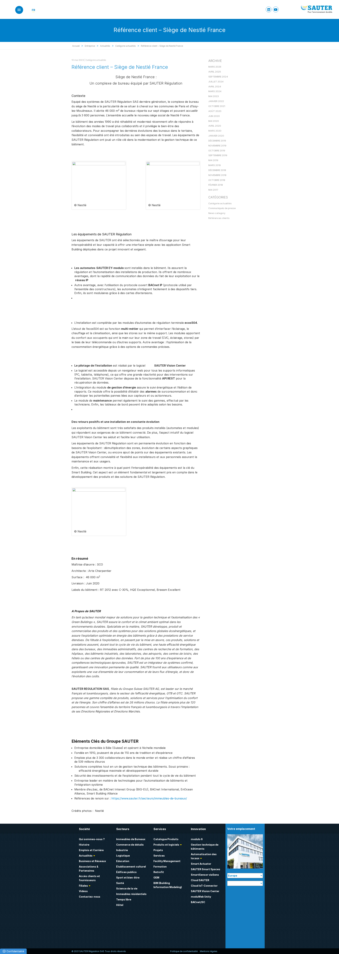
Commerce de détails (130, 844)
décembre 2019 (217, 140)
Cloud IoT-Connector (204, 885)
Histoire (84, 844)
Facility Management (166, 861)
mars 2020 (214, 130)
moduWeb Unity (201, 896)
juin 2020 (214, 116)
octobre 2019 (216, 150)
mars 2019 (214, 165)
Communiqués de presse (222, 208)
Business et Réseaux (92, 861)
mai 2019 (213, 160)
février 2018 (215, 184)
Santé (120, 883)
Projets (158, 850)
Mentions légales (208, 951)
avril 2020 (214, 125)
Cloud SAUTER (200, 880)
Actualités (86, 855)
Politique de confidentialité (184, 951)
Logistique (123, 855)
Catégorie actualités (96, 60)
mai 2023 (213, 96)
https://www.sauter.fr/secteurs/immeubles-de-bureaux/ (149, 798)
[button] (13, 951)
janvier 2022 (216, 101)
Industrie (122, 850)
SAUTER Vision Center (205, 891)
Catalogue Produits (166, 839)
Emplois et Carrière (91, 850)
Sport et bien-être (127, 877)
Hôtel (119, 904)
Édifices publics (126, 872)
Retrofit (158, 872)
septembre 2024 (218, 76)
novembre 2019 (217, 145)
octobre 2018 (216, 180)
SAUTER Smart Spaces (205, 869)
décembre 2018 (217, 170)
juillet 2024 (216, 81)
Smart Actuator (201, 863)
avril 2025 (214, 71)
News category (216, 213)
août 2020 (214, 111)
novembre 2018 (217, 175)
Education (122, 861)
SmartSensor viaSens (205, 874)
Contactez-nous (89, 896)
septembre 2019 (217, 155)
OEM (156, 877)
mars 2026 (214, 66)
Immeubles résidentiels (131, 893)
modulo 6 (197, 839)
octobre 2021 (216, 106)
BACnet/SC (198, 902)
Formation (160, 866)
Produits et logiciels (166, 844)
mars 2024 (214, 91)
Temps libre (123, 899)
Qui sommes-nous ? (92, 839)
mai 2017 (213, 189)
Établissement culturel (131, 866)
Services (159, 855)
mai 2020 (213, 121)
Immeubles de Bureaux (130, 839)
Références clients (219, 218)
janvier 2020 (216, 135)
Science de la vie (126, 888)
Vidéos (83, 891)
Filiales (83, 885)
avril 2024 (214, 86)
